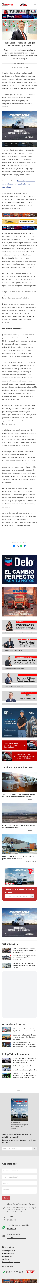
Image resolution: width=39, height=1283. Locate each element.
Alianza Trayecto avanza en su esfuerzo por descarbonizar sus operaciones (18, 184)
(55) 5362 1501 (11, 1220)
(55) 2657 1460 (11, 1229)
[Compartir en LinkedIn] (25, 546)
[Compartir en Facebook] (14, 546)
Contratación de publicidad (11, 1262)
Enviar (6, 1198)
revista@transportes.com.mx (16, 1238)
